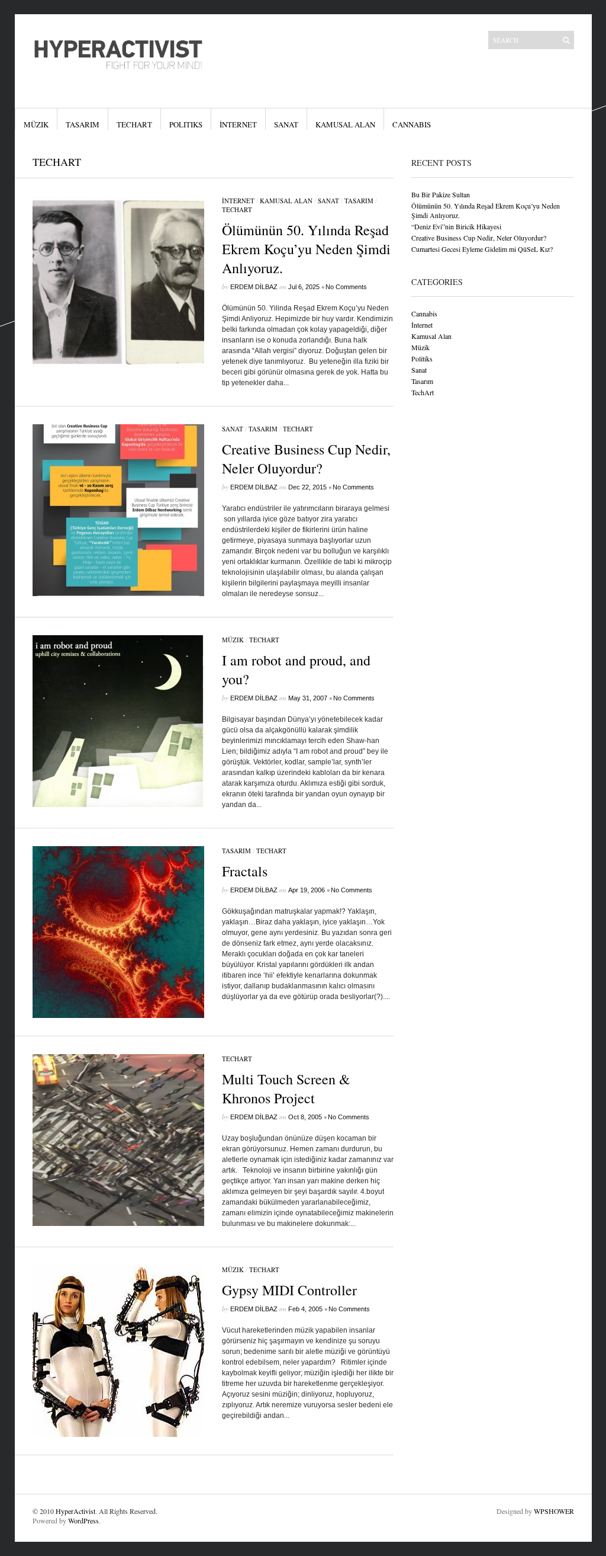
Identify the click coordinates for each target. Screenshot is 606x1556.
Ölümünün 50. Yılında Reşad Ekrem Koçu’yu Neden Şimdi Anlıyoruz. (306, 248)
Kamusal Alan (345, 124)
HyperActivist (75, 1511)
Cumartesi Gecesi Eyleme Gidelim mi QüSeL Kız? (482, 249)
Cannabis (411, 124)
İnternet (238, 124)
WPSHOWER (554, 1511)
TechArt (134, 124)
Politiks (185, 124)
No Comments (346, 286)
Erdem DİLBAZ (254, 286)
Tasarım (82, 124)
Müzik (36, 124)
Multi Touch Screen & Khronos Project (286, 1088)
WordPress (83, 1520)
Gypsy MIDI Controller (289, 1289)
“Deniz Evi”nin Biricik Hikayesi (456, 226)
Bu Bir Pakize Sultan (440, 194)
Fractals (244, 871)
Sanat (286, 124)
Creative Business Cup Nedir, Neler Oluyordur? (306, 459)
